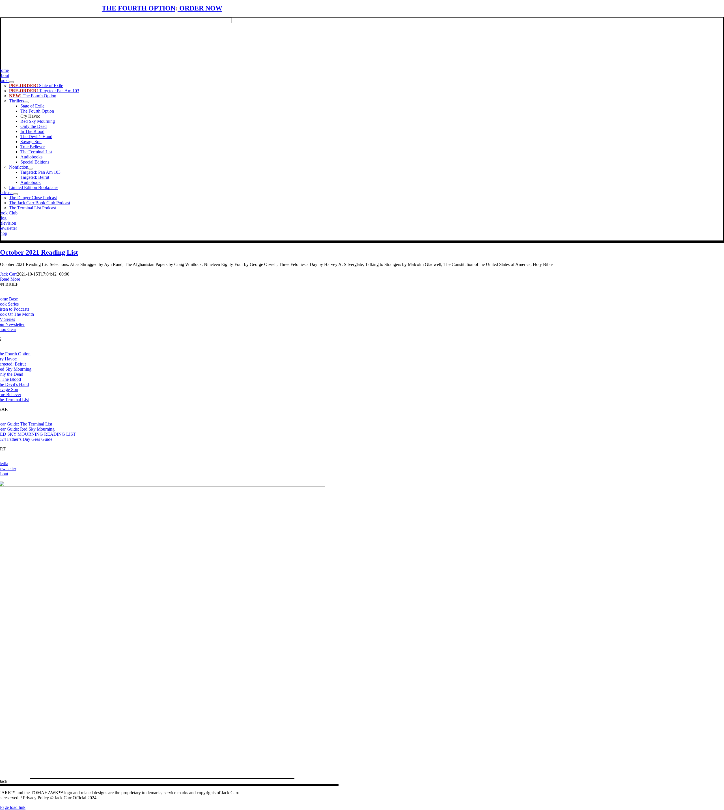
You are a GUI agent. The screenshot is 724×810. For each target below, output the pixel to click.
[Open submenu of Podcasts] (15, 194)
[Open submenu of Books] (11, 82)
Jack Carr (8, 274)
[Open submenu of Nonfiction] (30, 168)
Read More (10, 279)
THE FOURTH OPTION (138, 8)
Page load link (12, 807)
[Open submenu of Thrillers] (26, 102)
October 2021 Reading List (39, 252)
